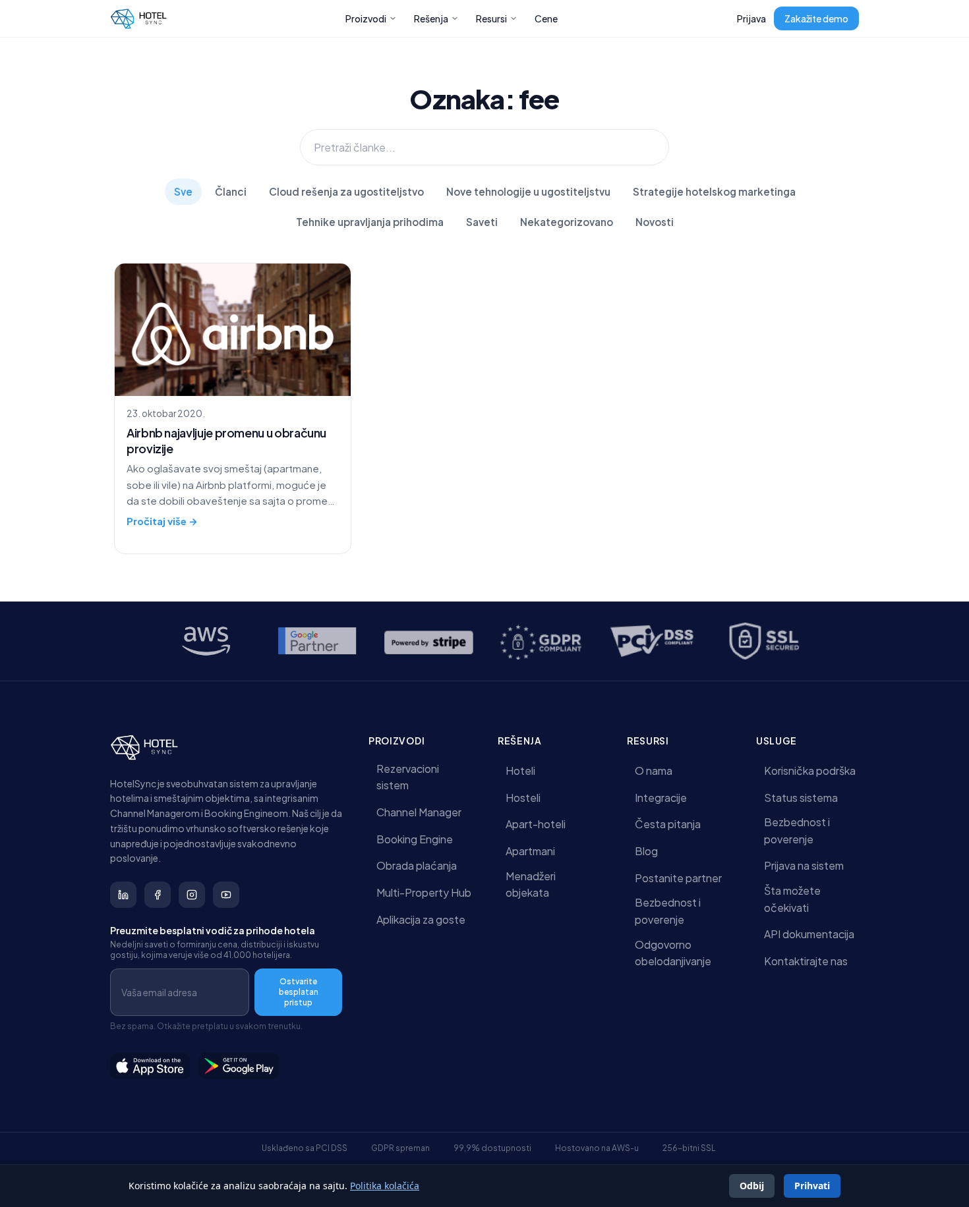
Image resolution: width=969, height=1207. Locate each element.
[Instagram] (192, 895)
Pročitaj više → (162, 521)
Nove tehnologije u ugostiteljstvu (528, 191)
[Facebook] (157, 895)
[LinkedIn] (123, 895)
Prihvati (812, 1185)
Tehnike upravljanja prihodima (370, 221)
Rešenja (431, 18)
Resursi (491, 18)
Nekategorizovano (566, 221)
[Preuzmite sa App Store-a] (150, 1066)
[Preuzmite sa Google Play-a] (239, 1066)
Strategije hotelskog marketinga (714, 191)
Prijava (751, 18)
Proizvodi (365, 18)
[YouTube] (226, 895)
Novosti (654, 221)
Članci (231, 191)
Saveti (482, 221)
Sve (183, 191)
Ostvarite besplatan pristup (298, 991)
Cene (546, 18)
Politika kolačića (384, 1185)
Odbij (752, 1185)
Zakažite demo (816, 18)
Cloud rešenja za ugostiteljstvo (346, 191)
